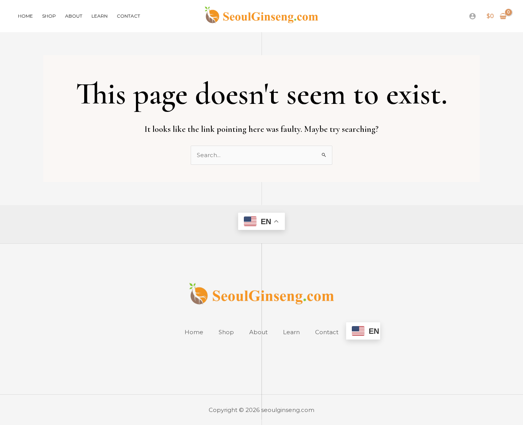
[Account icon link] (472, 16)
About (73, 16)
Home (25, 16)
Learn (100, 16)
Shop (49, 16)
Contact (128, 16)
